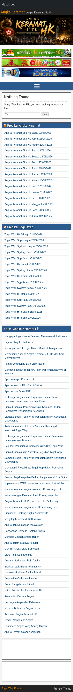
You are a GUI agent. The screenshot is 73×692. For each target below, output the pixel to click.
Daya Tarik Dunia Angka (18, 554)
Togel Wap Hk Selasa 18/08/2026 (23, 311)
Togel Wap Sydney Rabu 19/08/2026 (25, 305)
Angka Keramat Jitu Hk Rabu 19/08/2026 (27, 150)
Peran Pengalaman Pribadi (19, 584)
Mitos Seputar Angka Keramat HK (23, 590)
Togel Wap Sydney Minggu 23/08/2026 (26, 246)
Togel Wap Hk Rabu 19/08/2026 (22, 294)
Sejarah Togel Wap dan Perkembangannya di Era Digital (36, 477)
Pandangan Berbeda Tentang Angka (24, 530)
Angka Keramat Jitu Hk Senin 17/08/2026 (27, 162)
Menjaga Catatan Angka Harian (21, 536)
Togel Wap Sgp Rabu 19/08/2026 (22, 299)
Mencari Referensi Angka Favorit (22, 608)
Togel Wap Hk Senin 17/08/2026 (22, 317)
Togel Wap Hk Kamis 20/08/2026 (22, 276)
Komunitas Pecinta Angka (19, 596)
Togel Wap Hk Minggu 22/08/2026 (23, 234)
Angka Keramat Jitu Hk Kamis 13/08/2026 (28, 180)
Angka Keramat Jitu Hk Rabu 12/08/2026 (27, 186)
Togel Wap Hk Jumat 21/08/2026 (22, 264)
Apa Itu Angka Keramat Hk (19, 379)
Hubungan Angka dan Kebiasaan (22, 602)
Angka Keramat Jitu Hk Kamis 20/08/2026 (28, 144)
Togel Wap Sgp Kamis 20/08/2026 (23, 282)
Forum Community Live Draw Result (24, 363)
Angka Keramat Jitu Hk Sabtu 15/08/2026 (27, 168)
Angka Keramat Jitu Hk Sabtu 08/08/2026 (27, 210)
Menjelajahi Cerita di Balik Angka (22, 519)
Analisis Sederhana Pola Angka (22, 560)
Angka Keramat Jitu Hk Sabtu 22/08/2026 (27, 132)
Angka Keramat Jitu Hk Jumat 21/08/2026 (28, 138)
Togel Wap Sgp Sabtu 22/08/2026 (23, 258)
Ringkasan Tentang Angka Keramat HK (26, 513)
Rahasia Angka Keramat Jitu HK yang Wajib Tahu (32, 495)
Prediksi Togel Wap (20, 227)
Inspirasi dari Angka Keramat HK (22, 566)
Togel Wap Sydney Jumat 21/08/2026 (25, 270)
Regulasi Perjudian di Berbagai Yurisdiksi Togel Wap (33, 446)
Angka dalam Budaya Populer (21, 542)
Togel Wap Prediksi (12, 688)
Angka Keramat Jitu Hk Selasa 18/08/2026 (28, 156)
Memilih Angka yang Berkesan (21, 548)
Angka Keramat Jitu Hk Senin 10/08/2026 (27, 198)
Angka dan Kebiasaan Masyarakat (23, 524)
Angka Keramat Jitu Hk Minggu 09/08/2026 (28, 204)
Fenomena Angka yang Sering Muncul (25, 626)
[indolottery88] (36, 75)
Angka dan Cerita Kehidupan (20, 578)
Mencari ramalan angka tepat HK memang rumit (31, 507)
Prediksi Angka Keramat (23, 125)
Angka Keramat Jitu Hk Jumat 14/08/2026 (28, 174)
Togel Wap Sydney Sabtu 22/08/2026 (25, 252)
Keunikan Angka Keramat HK (20, 614)
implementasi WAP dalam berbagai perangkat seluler (34, 483)
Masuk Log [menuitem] (9, 4)
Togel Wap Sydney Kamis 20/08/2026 (25, 287)
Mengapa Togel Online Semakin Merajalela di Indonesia (35, 336)
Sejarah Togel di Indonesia (19, 342)
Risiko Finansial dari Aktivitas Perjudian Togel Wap (33, 452)
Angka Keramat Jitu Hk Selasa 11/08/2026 (28, 192)
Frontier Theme (62, 688)
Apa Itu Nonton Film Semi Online (23, 385)
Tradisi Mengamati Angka (18, 620)
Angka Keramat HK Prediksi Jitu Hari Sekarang (31, 501)
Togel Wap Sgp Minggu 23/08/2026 (24, 240)
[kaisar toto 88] (36, 66)
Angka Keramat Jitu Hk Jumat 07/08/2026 (28, 216)
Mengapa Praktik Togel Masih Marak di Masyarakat (33, 348)
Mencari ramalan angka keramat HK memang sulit (32, 489)
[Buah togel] (36, 56)
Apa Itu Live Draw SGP (17, 391)
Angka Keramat (13, 12)
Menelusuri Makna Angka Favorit (22, 572)
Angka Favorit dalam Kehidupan (22, 631)
